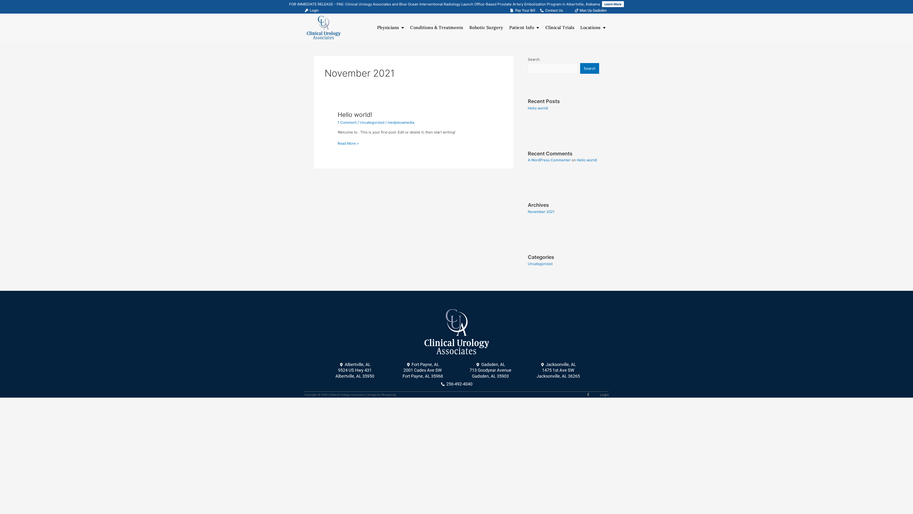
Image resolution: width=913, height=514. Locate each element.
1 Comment (347, 122)
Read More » (348, 143)
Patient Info (521, 27)
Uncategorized (372, 122)
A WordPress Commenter (549, 160)
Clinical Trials (559, 27)
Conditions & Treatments (436, 27)
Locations (590, 27)
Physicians (388, 27)
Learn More (613, 4)
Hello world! (355, 114)
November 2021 (541, 211)
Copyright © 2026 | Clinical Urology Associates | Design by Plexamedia (350, 394)
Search (534, 59)
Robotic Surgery (486, 27)
